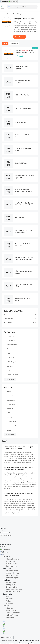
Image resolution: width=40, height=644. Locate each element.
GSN (8, 370)
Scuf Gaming (11, 340)
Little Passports (12, 362)
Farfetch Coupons (12, 578)
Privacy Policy (11, 610)
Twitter (8, 601)
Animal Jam (10, 336)
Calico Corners (11, 421)
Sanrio (9, 430)
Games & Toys (11, 14)
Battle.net (10, 349)
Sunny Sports (11, 400)
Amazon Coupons (12, 571)
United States (6, 637)
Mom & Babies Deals (13, 592)
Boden (9, 391)
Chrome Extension (12, 559)
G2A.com (10, 366)
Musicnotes (10, 409)
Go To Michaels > (6, 535)
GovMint (10, 417)
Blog (7, 596)
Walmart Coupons (12, 573)
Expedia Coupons (12, 575)
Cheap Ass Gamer (12, 374)
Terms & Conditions (13, 613)
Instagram (9, 603)
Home (4, 14)
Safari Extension (11, 566)
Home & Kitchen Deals (14, 589)
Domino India (11, 404)
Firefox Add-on (11, 564)
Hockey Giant (11, 396)
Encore (9, 353)
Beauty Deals (10, 585)
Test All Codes (5, 547)
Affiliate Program (12, 615)
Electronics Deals (12, 587)
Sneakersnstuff (11, 426)
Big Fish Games (12, 345)
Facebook (9, 599)
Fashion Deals (11, 582)
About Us (9, 608)
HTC (8, 413)
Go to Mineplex (19, 37)
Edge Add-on (10, 561)
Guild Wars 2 (11, 357)
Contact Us (10, 617)
